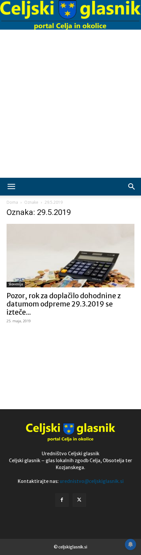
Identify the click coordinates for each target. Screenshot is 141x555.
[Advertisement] (70, 103)
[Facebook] (62, 500)
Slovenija (16, 284)
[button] (11, 187)
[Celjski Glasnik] (70, 15)
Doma (12, 202)
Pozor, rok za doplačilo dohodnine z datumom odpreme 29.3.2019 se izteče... (64, 304)
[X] (79, 500)
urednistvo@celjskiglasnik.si (92, 481)
